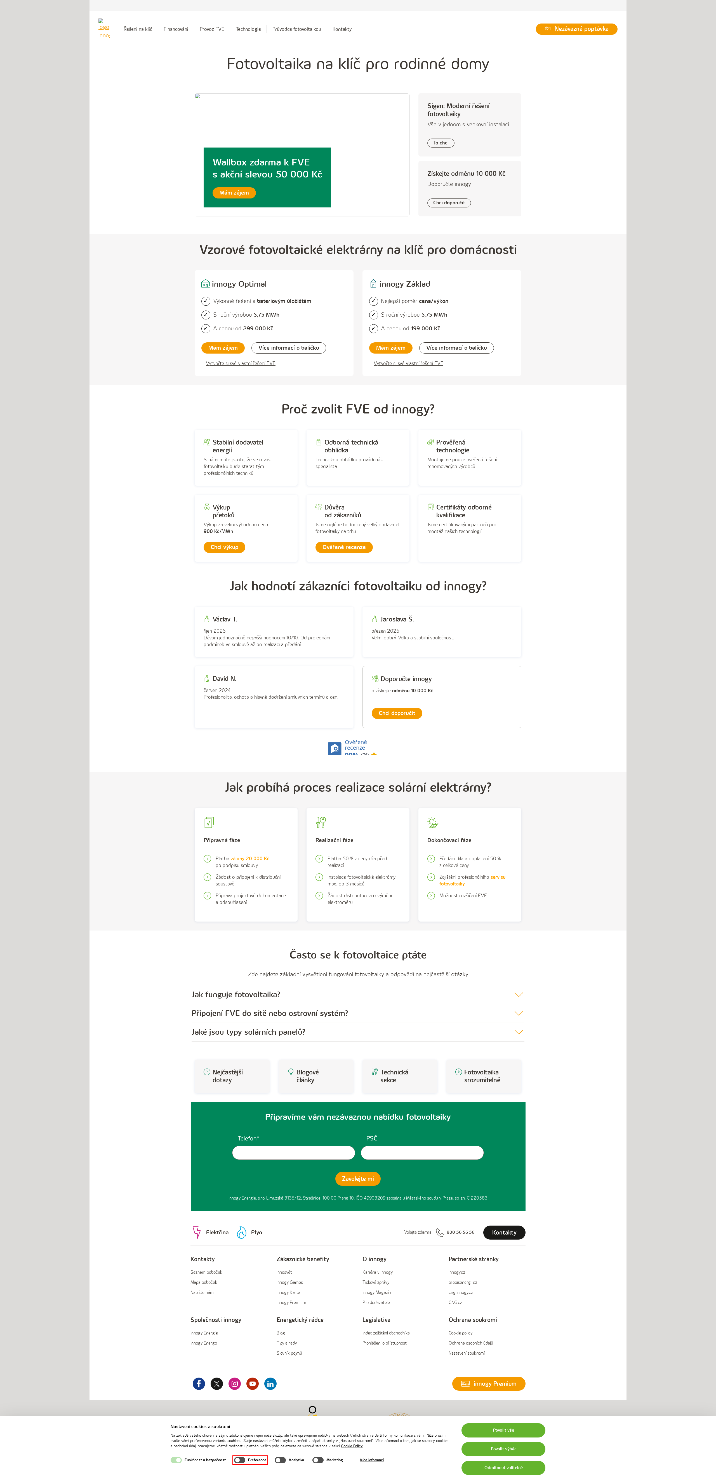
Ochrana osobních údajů (471, 1343)
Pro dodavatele (376, 1302)
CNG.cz (455, 1302)
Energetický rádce (300, 1320)
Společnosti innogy (215, 1320)
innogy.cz (457, 1272)
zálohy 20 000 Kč (250, 859)
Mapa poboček (203, 1282)
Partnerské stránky (474, 1259)
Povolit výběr (503, 1449)
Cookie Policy (352, 1446)
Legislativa (376, 1320)
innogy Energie (204, 1333)
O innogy (374, 1259)
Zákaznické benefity (303, 1259)
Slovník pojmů (289, 1353)
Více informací (372, 1460)
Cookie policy (460, 1333)
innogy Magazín (376, 1292)
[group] (229, 1281)
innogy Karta (288, 1292)
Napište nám (202, 1292)
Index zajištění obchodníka (386, 1333)
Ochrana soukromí (473, 1320)
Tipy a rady (287, 1343)
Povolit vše (503, 1430)
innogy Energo (203, 1343)
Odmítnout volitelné (503, 1468)
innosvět (284, 1272)
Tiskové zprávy (375, 1282)
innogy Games (290, 1282)
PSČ (372, 1138)
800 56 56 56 (460, 1232)
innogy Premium (291, 1302)
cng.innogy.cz (461, 1292)
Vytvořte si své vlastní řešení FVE (240, 363)
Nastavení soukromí (467, 1353)
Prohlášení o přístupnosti (385, 1343)
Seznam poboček (206, 1272)
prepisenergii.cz (463, 1282)
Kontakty (342, 29)
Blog (281, 1333)
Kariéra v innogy (377, 1272)
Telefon (247, 1138)
